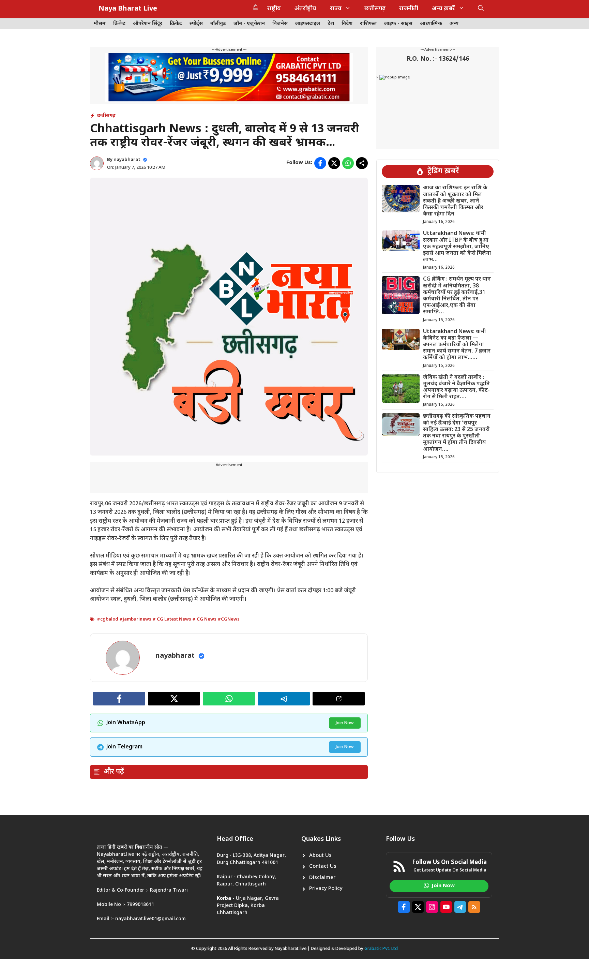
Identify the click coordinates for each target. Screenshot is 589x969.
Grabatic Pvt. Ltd (381, 949)
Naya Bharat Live (128, 8)
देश (331, 23)
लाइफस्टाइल (307, 23)
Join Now (345, 723)
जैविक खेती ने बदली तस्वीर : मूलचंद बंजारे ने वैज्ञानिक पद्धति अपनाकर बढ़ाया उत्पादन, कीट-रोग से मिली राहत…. (456, 387)
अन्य (454, 23)
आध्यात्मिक (431, 23)
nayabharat (127, 160)
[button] (480, 8)
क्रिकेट (119, 23)
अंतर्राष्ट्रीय (305, 9)
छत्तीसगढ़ (375, 9)
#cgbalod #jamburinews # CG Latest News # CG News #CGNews (168, 619)
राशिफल (368, 23)
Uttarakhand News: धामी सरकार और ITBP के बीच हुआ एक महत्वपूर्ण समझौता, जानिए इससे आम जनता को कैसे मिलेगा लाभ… (457, 247)
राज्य (336, 9)
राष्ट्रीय (274, 9)
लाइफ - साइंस (398, 23)
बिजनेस (280, 23)
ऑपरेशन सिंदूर (147, 23)
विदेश (347, 23)
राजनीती (408, 9)
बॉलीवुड (218, 23)
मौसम (100, 23)
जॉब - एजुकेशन (249, 23)
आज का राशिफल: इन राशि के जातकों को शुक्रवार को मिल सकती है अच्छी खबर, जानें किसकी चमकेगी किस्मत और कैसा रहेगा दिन (455, 201)
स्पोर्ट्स (196, 23)
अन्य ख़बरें (443, 9)
